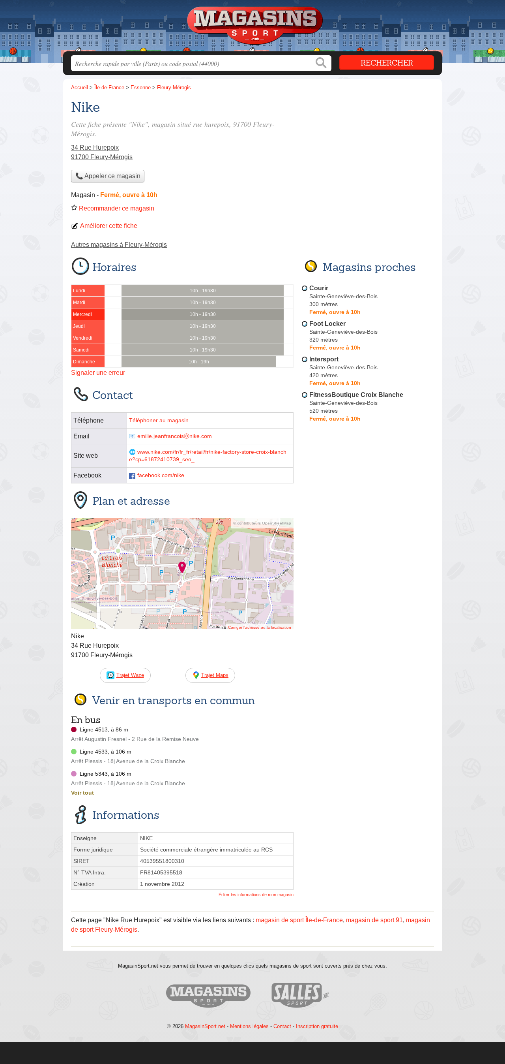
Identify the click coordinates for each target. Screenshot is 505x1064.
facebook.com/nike (160, 475)
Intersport (324, 359)
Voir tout (82, 793)
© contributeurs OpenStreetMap (262, 523)
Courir (318, 288)
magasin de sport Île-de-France (299, 920)
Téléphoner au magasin (159, 420)
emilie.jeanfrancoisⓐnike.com (174, 436)
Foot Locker (327, 323)
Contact (282, 1026)
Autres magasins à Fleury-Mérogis (119, 244)
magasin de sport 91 (374, 920)
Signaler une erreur (98, 372)
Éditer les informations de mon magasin (256, 894)
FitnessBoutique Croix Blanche (356, 394)
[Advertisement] (367, 609)
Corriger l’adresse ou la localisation (259, 627)
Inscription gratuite (317, 1026)
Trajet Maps (214, 675)
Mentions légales (249, 1026)
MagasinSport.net (205, 1026)
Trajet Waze (130, 675)
